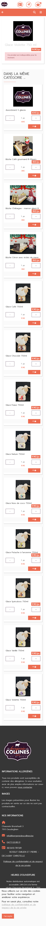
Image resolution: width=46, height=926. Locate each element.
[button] (1, 12)
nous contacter (25, 787)
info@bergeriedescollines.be (20, 835)
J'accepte (8, 916)
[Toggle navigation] (41, 12)
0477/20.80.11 (13, 842)
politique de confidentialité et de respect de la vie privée (19, 906)
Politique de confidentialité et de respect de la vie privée (23, 863)
